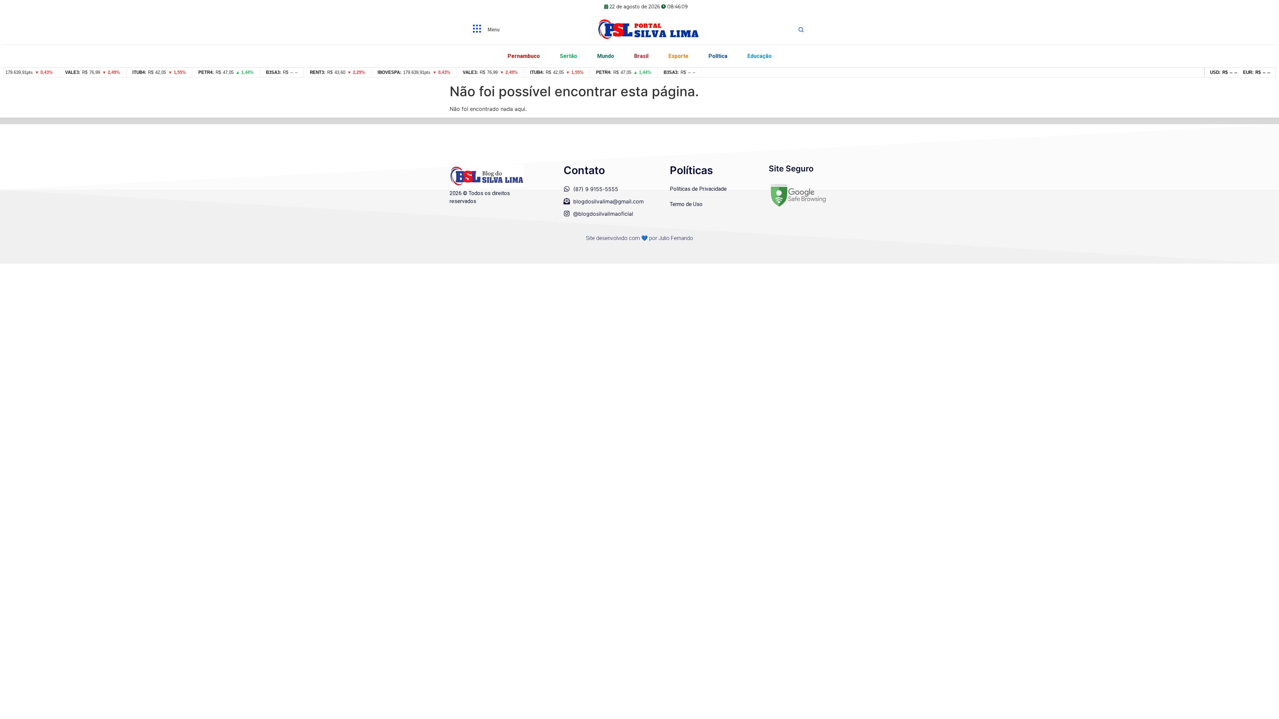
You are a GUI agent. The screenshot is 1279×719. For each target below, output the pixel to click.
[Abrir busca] (801, 29)
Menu (494, 29)
